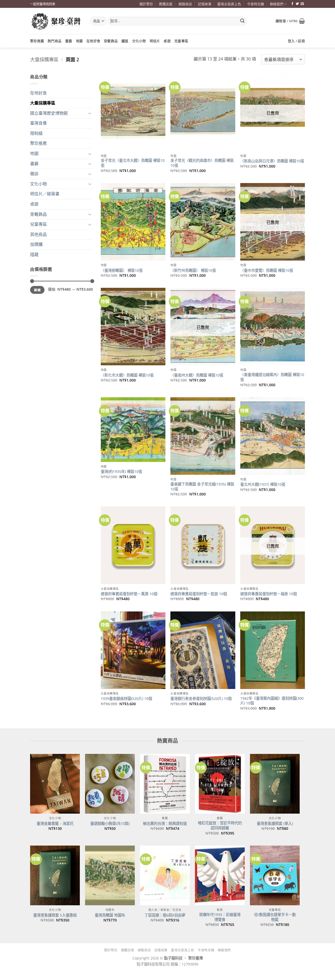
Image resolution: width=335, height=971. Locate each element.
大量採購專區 (44, 59)
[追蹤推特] (297, 4)
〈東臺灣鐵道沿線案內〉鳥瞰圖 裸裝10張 (272, 377)
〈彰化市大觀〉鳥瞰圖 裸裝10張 (127, 375)
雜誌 (34, 173)
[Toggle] (90, 113)
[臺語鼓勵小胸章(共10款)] (110, 784)
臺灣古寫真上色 (229, 4)
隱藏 (34, 254)
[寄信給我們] (302, 4)
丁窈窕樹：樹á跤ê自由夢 (164, 915)
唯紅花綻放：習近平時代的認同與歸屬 (220, 825)
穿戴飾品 (111, 40)
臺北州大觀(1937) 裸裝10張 (262, 484)
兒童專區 (181, 40)
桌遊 (167, 40)
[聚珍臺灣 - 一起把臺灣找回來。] (56, 21)
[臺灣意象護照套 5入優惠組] (55, 875)
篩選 (37, 290)
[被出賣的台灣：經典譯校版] (165, 784)
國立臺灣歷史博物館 (49, 113)
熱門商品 (55, 40)
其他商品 (38, 234)
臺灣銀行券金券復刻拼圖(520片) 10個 (201, 698)
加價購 (36, 244)
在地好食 (93, 40)
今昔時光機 (255, 4)
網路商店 (185, 4)
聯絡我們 (276, 4)
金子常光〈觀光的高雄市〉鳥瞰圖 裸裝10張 (202, 163)
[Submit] (242, 21)
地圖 (79, 40)
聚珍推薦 (37, 40)
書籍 (68, 40)
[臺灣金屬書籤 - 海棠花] (55, 784)
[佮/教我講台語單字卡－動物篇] (275, 875)
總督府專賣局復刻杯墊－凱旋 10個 (198, 594)
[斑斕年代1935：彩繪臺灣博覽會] (220, 875)
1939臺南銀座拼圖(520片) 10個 (126, 698)
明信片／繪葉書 (44, 194)
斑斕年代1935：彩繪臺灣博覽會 (220, 917)
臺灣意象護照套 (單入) (275, 823)
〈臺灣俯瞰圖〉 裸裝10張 (122, 270)
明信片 (155, 40)
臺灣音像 (38, 123)
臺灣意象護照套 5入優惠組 (55, 915)
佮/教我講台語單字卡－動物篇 (275, 917)
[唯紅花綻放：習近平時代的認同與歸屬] (220, 784)
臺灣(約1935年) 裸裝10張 (121, 471)
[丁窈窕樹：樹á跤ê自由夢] (165, 875)
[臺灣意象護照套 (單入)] (275, 784)
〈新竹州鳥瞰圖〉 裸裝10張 (193, 270)
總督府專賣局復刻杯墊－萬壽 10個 (129, 594)
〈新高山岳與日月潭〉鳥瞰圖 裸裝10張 (272, 161)
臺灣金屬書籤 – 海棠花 (55, 823)
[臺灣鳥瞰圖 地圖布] (110, 875)
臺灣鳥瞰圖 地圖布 (110, 915)
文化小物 (139, 40)
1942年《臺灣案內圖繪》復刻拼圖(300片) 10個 (272, 701)
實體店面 (165, 4)
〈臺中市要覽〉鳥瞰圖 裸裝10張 (266, 270)
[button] (290, 21)
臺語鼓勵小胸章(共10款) (110, 823)
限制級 (36, 133)
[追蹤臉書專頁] (292, 4)
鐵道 (125, 40)
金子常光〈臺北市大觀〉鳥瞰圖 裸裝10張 (133, 163)
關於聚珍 (146, 4)
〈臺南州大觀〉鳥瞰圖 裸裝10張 (196, 375)
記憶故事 (204, 4)
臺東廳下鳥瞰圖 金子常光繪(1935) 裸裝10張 (202, 487)
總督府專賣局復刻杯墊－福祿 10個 (268, 594)
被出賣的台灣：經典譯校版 (165, 823)
